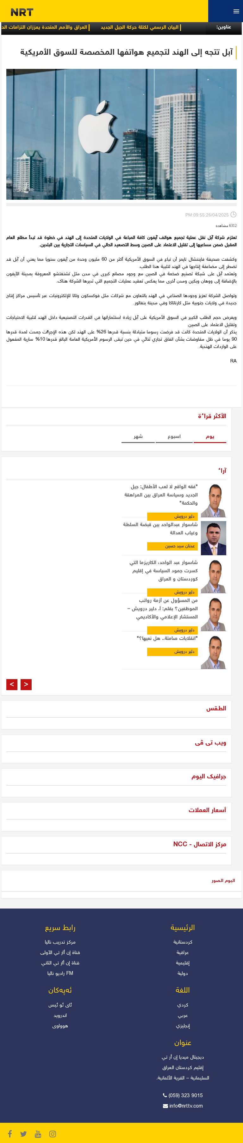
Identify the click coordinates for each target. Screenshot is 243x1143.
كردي (182, 1005)
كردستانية (182, 942)
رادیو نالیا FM (60, 973)
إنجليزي (183, 1026)
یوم (210, 437)
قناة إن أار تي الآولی (60, 953)
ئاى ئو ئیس (60, 1005)
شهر (138, 437)
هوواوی (60, 1026)
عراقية (183, 953)
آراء (222, 471)
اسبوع (174, 437)
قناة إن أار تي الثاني (60, 963)
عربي (183, 1015)
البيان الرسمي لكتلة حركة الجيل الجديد (158, 27)
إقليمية (183, 963)
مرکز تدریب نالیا (60, 942)
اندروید (60, 1015)
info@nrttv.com (186, 1106)
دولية (183, 973)
